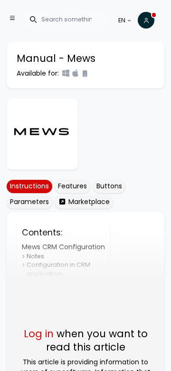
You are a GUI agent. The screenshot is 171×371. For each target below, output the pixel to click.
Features (72, 186)
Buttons (109, 186)
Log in (39, 334)
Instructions (29, 186)
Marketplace (88, 201)
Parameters (29, 201)
